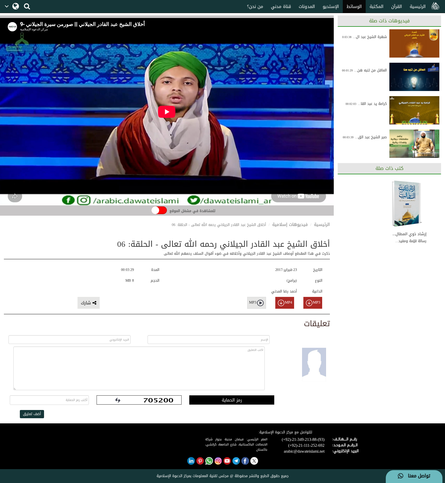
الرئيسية (418, 6)
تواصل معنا (416, 476)
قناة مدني (281, 6)
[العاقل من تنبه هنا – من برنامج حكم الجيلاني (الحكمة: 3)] (414, 77)
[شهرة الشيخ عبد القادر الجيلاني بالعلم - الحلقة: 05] (414, 43)
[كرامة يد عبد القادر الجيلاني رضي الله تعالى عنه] (414, 110)
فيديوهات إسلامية (290, 224)
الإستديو (331, 6)
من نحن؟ (255, 6)
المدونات (307, 6)
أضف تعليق (32, 414)
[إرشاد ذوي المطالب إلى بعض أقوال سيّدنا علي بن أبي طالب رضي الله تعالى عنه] (407, 204)
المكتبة (376, 6)
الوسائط (354, 6)
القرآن (396, 6)
